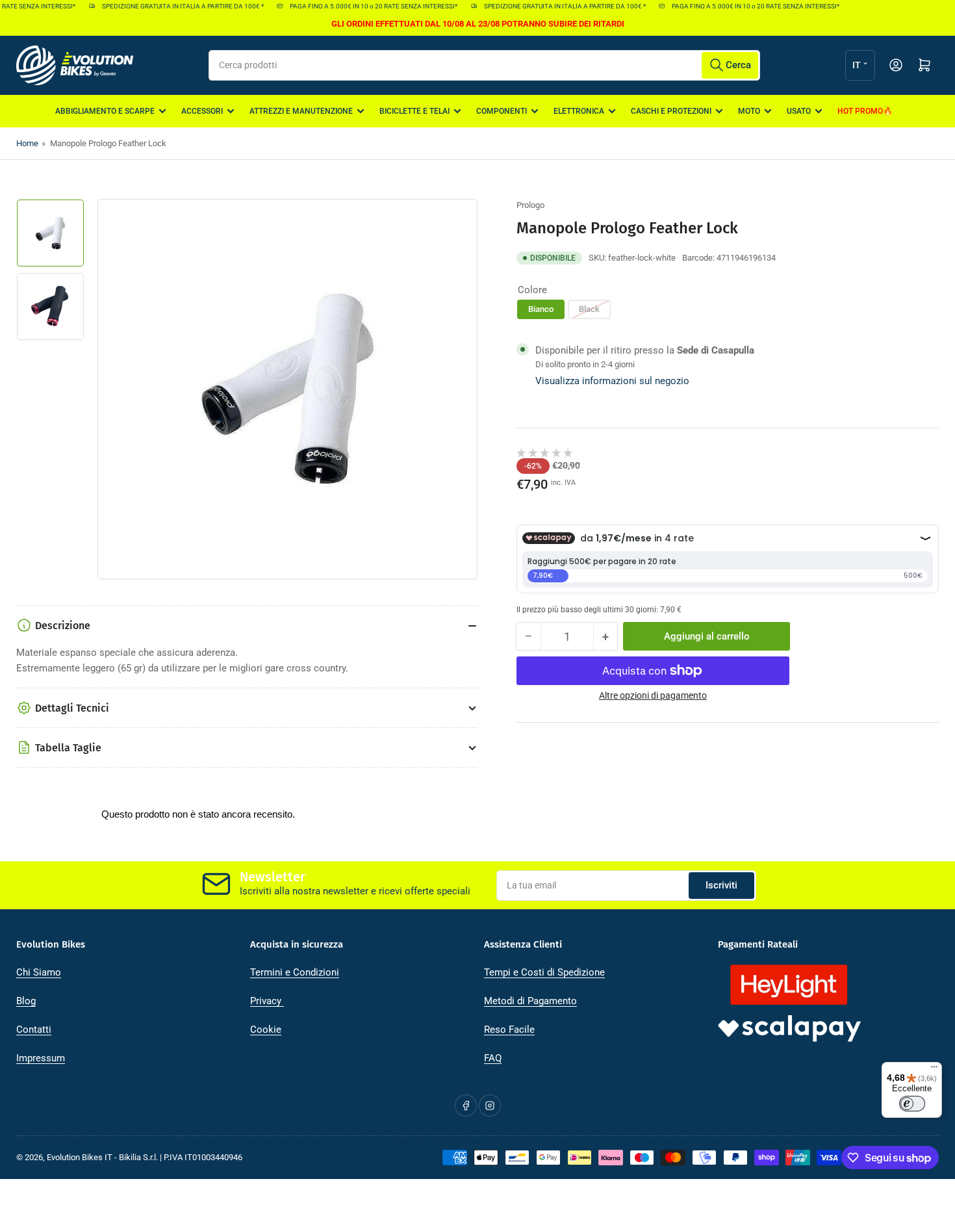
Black (589, 309)
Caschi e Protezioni (671, 111)
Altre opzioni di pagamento (653, 695)
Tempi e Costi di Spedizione (544, 972)
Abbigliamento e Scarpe (105, 111)
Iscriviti (721, 885)
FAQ (493, 1058)
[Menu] (934, 1070)
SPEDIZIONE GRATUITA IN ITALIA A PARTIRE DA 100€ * (174, 6)
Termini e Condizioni (294, 972)
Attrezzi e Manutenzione (301, 111)
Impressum (40, 1058)
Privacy (267, 1001)
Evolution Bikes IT (79, 1157)
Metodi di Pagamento (530, 1001)
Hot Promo (860, 111)
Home (27, 143)
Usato (799, 111)
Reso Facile (509, 1029)
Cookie (265, 1029)
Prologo (530, 205)
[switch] (912, 1103)
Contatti (33, 1029)
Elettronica (579, 111)
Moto (749, 111)
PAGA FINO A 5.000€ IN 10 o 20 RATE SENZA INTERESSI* (365, 6)
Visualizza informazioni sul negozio (612, 381)
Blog (26, 1001)
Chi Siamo (38, 972)
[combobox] (484, 65)
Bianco (541, 309)
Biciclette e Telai (414, 111)
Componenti (501, 111)
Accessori (202, 111)
